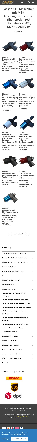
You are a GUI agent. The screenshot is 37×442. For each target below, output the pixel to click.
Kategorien (12, 417)
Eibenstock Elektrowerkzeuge (11, 358)
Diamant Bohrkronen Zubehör (11, 280)
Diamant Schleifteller (9, 267)
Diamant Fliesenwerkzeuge (10, 345)
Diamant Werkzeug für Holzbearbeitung (15, 262)
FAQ (32, 415)
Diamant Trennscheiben (10, 336)
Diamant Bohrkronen (9, 276)
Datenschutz (21, 408)
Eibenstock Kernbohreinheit (11, 354)
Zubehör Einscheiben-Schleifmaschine (14, 258)
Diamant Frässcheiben (9, 340)
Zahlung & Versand (18, 410)
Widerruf (28, 408)
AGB (14, 408)
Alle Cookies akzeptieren (19, 439)
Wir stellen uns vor (14, 415)
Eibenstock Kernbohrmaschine (12, 349)
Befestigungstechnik (8, 285)
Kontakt (5, 415)
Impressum (9, 408)
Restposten (5, 363)
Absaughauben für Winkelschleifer (13, 271)
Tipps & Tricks (25, 415)
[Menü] (33, 2)
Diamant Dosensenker (9, 289)
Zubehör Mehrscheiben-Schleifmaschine (15, 253)
